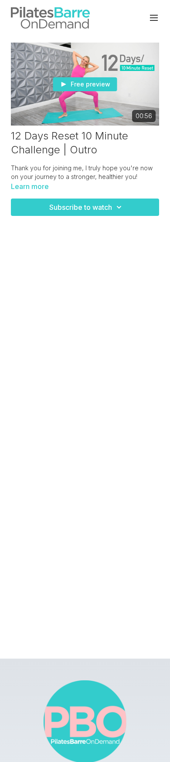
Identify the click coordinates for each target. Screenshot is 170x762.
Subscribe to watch (80, 207)
